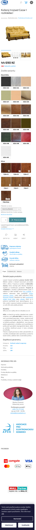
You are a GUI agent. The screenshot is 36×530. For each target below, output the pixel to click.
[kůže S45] (16, 123)
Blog (2, 377)
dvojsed (5, 297)
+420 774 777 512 (18, 409)
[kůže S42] (26, 109)
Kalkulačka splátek (10, 66)
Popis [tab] (4, 271)
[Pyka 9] (26, 182)
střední (22, 299)
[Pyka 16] (16, 168)
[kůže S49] (16, 137)
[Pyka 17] (26, 168)
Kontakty (3, 370)
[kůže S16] (6, 81)
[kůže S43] (6, 123)
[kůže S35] (16, 95)
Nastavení (17, 519)
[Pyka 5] (16, 182)
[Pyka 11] (6, 168)
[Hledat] (21, 2)
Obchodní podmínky (7, 367)
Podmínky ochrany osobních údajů (11, 380)
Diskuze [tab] (19, 271)
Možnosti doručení (6, 215)
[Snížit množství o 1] (8, 221)
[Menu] (32, 2)
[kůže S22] (26, 81)
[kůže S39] (6, 109)
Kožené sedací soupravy (18, 343)
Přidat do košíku (19, 220)
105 (11, 351)
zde (3, 514)
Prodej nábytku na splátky (8, 372)
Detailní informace (6, 229)
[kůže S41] (16, 109)
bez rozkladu (27, 292)
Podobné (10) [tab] (12, 271)
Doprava (3, 365)
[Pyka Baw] (6, 196)
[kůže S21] (16, 81)
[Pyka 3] (6, 182)
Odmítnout (9, 525)
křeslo (11, 297)
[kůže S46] (26, 123)
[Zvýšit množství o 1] (8, 219)
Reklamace (4, 375)
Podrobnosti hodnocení (25, 18)
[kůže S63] (6, 151)
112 (11, 348)
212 (11, 346)
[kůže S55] (26, 137)
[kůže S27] (6, 95)
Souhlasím (25, 525)
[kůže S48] (6, 137)
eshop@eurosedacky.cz (18, 413)
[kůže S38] (26, 95)
